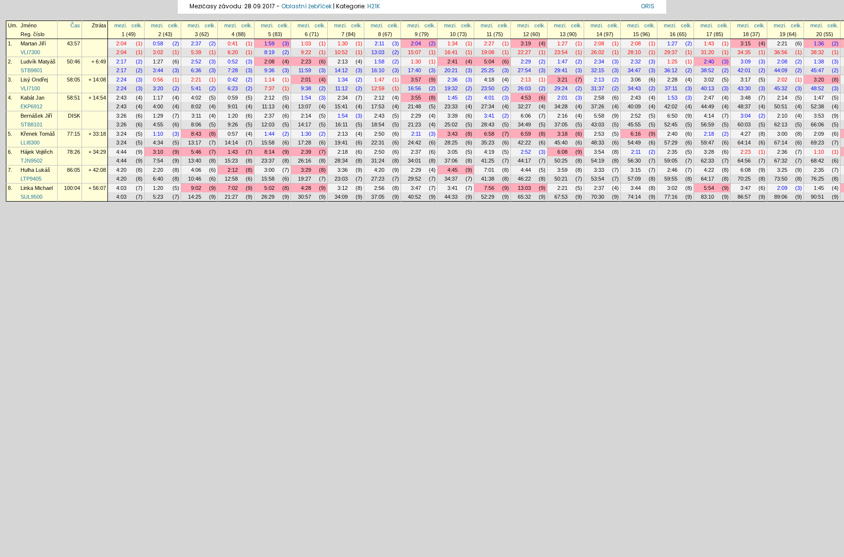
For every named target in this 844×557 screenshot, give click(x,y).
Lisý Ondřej (34, 80)
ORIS (647, 6)
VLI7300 (30, 52)
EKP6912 (31, 106)
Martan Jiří (33, 43)
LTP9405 (31, 179)
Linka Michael (37, 188)
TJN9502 (31, 161)
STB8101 (31, 124)
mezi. (120, 25)
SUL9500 (31, 197)
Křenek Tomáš (38, 134)
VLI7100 (30, 88)
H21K (373, 6)
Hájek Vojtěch (37, 152)
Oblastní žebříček (306, 6)
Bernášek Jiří (36, 116)
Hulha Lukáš (35, 170)
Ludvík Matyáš (38, 61)
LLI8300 (30, 142)
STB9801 (31, 70)
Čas (75, 25)
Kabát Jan (32, 98)
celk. (137, 25)
